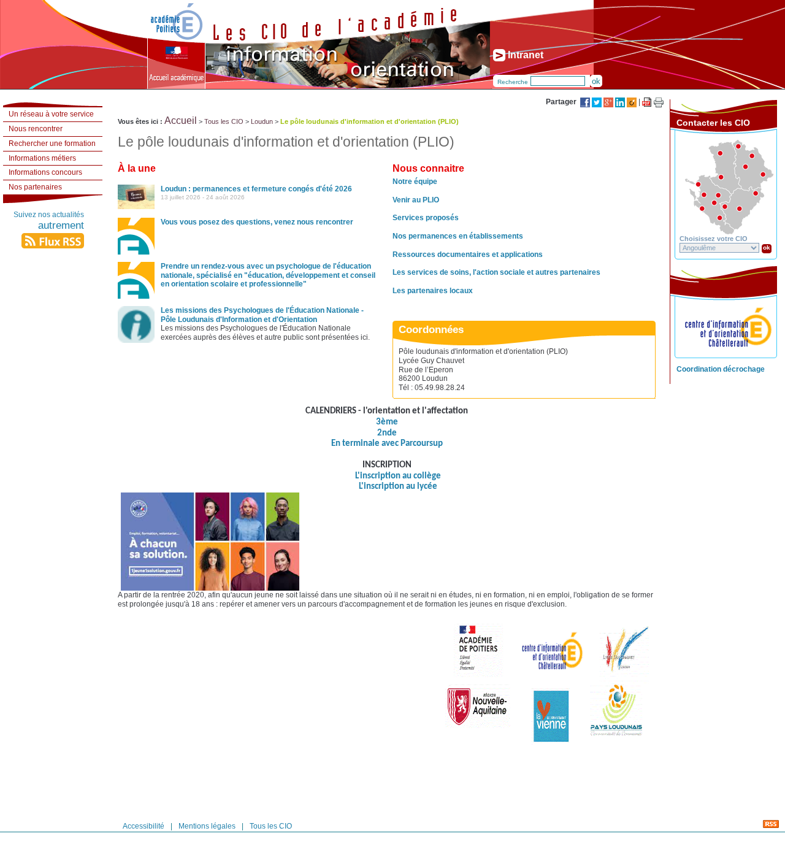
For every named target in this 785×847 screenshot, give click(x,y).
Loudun (262, 121)
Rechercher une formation (52, 143)
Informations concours (45, 172)
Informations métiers (42, 158)
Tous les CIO (223, 121)
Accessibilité (143, 826)
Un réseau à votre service (51, 114)
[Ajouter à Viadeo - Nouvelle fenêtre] (632, 102)
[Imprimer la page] (659, 102)
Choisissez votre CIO (714, 238)
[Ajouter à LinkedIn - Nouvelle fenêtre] (621, 102)
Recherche (512, 82)
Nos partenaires (35, 187)
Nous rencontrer (36, 129)
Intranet (524, 55)
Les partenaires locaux (432, 290)
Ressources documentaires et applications (467, 254)
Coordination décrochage (720, 369)
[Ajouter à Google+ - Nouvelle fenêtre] (609, 102)
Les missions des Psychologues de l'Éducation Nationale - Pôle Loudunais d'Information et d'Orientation (262, 315)
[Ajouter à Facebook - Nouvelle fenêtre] (586, 102)
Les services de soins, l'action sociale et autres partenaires (496, 272)
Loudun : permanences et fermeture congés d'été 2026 (256, 189)
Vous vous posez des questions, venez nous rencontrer (257, 222)
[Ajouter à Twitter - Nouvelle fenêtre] (597, 102)
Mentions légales (207, 826)
